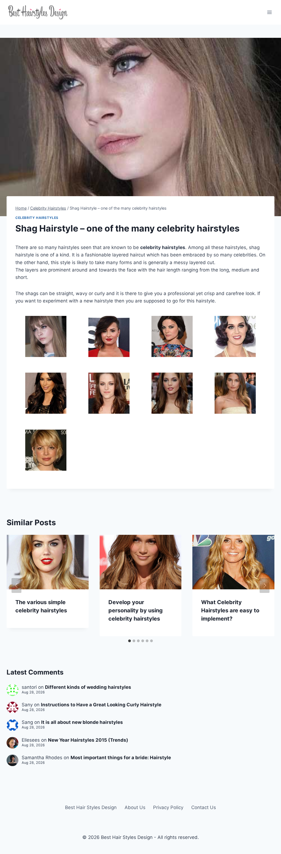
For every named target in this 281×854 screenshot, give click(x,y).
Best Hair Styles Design (91, 807)
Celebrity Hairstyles (36, 218)
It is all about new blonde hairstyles (82, 722)
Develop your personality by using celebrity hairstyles (135, 610)
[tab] (129, 640)
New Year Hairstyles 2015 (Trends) (88, 740)
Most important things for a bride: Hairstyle (121, 757)
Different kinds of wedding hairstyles (88, 687)
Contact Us (203, 807)
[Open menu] (269, 12)
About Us (135, 807)
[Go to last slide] (16, 585)
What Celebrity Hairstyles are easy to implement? (230, 610)
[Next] (264, 585)
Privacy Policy (168, 807)
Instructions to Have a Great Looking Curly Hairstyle (101, 704)
